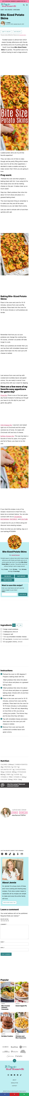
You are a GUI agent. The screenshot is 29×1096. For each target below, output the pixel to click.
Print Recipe (8, 580)
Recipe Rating (4, 919)
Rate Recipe (17, 31)
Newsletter (14, 1082)
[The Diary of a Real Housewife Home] (8, 5)
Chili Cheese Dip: (6, 425)
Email (4, 591)
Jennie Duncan (15, 555)
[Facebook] (14, 1075)
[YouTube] (11, 1075)
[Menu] (26, 5)
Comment (4, 924)
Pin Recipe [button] (7, 576)
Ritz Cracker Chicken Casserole (5, 1007)
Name (3, 942)
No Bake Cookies (7, 1036)
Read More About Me (9, 902)
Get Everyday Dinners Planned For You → (14, 1)
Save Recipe (22, 594)
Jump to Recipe (6, 31)
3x (20, 625)
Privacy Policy (5, 1092)
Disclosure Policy (22, 1092)
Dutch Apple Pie (21, 1006)
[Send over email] (24, 1094)
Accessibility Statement (13, 1092)
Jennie (8, 22)
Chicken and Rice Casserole (21, 1037)
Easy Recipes (8, 9)
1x (14, 625)
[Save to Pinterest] (14, 1094)
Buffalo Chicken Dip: (7, 436)
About (14, 1080)
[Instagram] (8, 1075)
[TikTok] (20, 1075)
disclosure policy (22, 34)
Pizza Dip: (4, 395)
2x (17, 625)
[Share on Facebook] (5, 1094)
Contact (14, 1085)
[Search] (23, 5)
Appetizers (16, 9)
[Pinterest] (17, 1075)
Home (2, 9)
